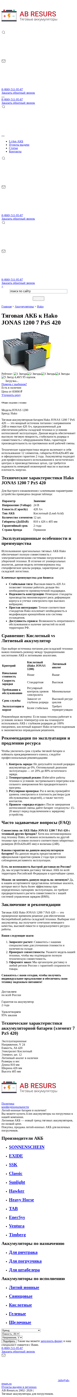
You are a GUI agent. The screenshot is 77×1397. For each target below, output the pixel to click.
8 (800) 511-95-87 (12, 89)
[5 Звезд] (7, 377)
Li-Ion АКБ (16, 141)
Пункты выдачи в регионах (19, 1387)
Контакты (15, 151)
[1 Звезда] (20, 374)
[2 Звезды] (34, 374)
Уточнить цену (11, 395)
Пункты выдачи (19, 144)
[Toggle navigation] (2, 97)
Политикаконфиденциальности (15, 1105)
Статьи (13, 148)
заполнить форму (52, 1341)
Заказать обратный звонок (18, 92)
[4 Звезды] (63, 374)
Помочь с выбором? (14, 384)
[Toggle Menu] (2, 136)
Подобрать (9, 1341)
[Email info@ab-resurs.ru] (29, 86)
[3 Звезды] (48, 374)
